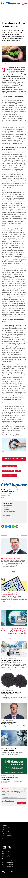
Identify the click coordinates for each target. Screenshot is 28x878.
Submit (21, 803)
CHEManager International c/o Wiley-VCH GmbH (9, 490)
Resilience (8, 471)
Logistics (6, 841)
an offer (6, 507)
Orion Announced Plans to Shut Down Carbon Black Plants (11, 693)
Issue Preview (8, 866)
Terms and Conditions (11, 861)
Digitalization (9, 466)
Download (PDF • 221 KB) (15, 459)
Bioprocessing (11, 658)
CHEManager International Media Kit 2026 (9, 778)
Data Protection (8, 862)
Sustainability (9, 475)
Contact (5, 853)
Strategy (5, 831)
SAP (18, 471)
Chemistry (9, 690)
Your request (6, 515)
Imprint (5, 859)
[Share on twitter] (6, 526)
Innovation (6, 833)
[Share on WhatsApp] (13, 526)
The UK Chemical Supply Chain (10, 558)
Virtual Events (8, 864)
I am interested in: (7, 505)
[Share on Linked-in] (9, 526)
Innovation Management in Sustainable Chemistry (9, 593)
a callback (6, 509)
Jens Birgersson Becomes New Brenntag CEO (8, 723)
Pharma (4, 829)
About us (5, 855)
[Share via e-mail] (16, 526)
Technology (6, 835)
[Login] (23, 3)
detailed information (9, 511)
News (12, 20)
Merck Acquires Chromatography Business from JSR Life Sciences (11, 661)
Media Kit (6, 857)
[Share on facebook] (2, 526)
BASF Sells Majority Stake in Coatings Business (9, 749)
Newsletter (6, 851)
